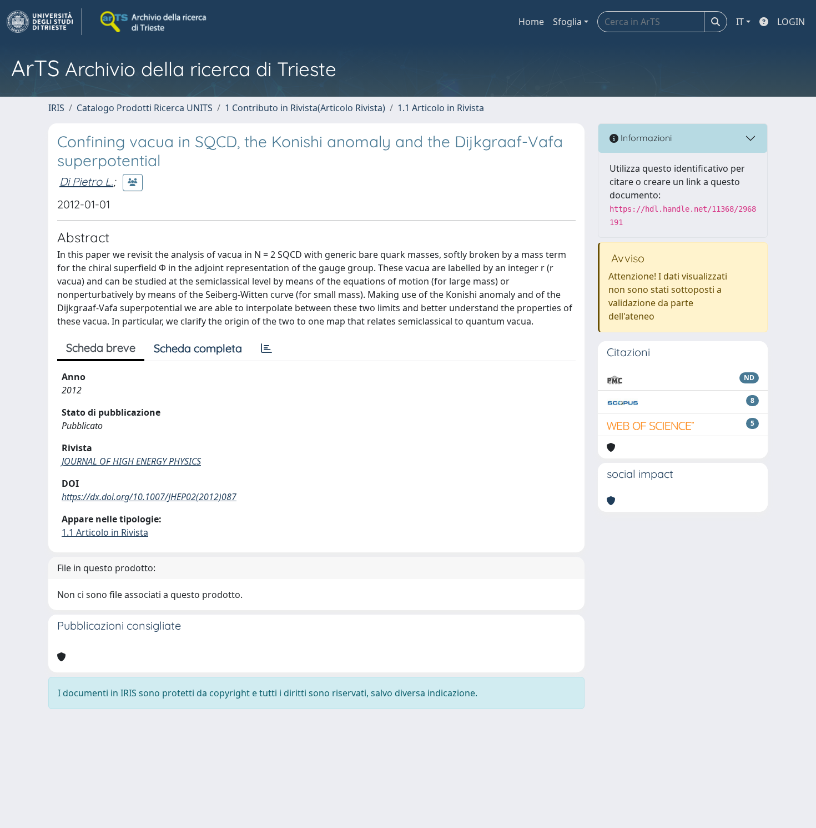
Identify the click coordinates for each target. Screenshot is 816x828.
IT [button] (740, 22)
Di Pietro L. (86, 181)
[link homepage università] (154, 21)
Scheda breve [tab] (100, 348)
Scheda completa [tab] (198, 348)
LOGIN (791, 22)
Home (531, 22)
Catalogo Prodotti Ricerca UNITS (145, 108)
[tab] (266, 348)
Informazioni (645, 137)
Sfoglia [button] (567, 22)
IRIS (56, 108)
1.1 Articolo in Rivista (440, 108)
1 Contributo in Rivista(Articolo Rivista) (305, 108)
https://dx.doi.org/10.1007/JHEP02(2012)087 (149, 497)
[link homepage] (44, 21)
